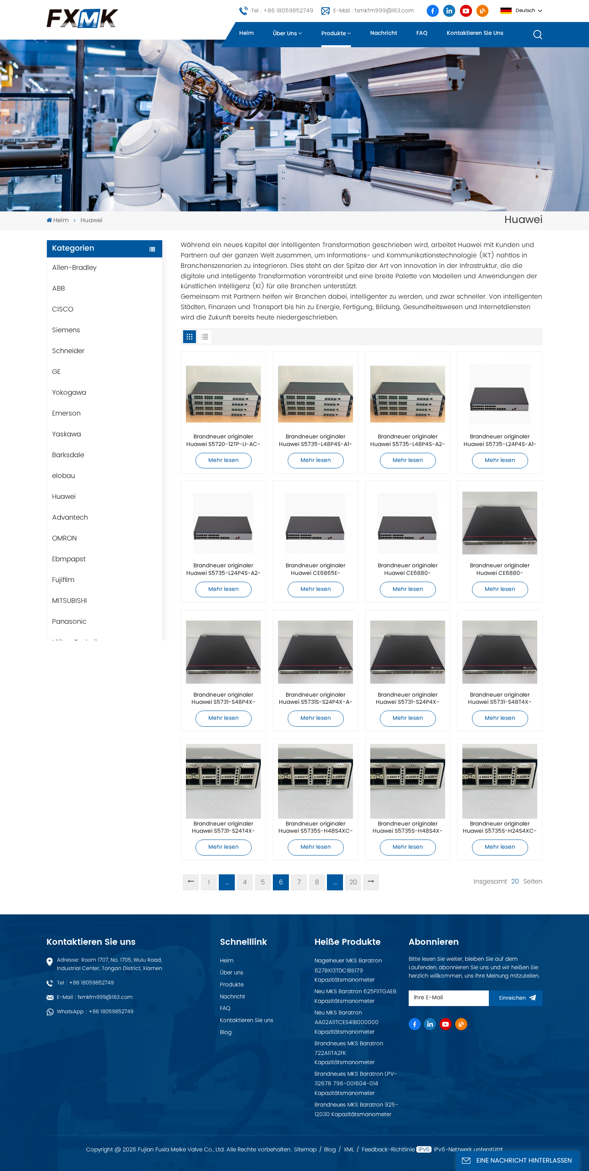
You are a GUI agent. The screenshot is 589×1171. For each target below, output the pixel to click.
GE (56, 372)
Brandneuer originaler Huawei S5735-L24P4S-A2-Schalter (223, 570)
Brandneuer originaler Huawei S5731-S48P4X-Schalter (224, 699)
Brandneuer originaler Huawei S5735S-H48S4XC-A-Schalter (315, 828)
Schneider (68, 351)
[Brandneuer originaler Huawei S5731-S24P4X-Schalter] (407, 652)
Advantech (70, 517)
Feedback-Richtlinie (388, 1150)
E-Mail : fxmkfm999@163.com (373, 10)
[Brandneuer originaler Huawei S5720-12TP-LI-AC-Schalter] (223, 394)
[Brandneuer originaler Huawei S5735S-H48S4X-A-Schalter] (407, 781)
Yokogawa (69, 392)
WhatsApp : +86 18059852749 (95, 1012)
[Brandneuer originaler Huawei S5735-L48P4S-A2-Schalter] (407, 394)
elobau (63, 476)
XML (349, 1150)
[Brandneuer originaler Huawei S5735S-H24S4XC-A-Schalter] (499, 781)
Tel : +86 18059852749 (282, 10)
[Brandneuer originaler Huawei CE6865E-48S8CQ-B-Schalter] (315, 523)
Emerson (66, 413)
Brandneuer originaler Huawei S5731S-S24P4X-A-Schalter (316, 699)
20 (353, 882)
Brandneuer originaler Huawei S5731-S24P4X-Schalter (408, 699)
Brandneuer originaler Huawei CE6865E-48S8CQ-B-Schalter (315, 570)
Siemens (66, 330)
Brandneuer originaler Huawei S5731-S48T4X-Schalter (500, 699)
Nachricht (383, 33)
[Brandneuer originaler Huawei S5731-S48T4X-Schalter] (499, 652)
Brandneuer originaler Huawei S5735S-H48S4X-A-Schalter (408, 828)
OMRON (64, 538)
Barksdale (68, 455)
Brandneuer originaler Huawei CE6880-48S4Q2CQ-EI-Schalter (408, 570)
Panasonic (69, 621)
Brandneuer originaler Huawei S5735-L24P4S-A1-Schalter (500, 441)
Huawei (64, 496)
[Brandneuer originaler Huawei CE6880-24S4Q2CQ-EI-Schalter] (499, 523)
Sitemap (305, 1150)
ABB (58, 288)
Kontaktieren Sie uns (475, 33)
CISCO (62, 309)
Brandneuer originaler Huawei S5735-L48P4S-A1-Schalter (315, 441)
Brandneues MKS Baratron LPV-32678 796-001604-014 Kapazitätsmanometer (356, 1084)
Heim (246, 33)
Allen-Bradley (74, 267)
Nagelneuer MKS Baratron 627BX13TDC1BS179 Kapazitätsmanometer (348, 970)
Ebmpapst (69, 559)
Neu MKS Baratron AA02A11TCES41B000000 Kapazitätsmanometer (347, 1022)
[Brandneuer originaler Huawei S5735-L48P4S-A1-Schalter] (315, 394)
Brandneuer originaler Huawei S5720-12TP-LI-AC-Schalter (223, 441)
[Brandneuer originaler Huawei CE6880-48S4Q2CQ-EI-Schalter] (407, 523)
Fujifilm (63, 580)
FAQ (422, 33)
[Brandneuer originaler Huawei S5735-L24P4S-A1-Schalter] (499, 394)
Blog (226, 1032)
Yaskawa (66, 434)
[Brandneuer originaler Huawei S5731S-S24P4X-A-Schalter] (315, 652)
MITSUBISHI (69, 601)
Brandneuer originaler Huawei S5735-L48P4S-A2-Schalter (407, 441)
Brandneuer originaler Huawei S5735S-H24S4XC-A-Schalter (500, 828)
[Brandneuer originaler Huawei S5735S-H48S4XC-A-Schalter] (315, 781)
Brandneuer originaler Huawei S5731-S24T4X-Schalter (223, 828)
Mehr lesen (223, 460)
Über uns (285, 33)
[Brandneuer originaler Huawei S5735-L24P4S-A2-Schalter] (223, 523)
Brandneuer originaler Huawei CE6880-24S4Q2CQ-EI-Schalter (499, 570)
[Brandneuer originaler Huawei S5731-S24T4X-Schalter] (223, 781)
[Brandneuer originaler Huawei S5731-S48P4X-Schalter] (223, 652)
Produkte (333, 33)
